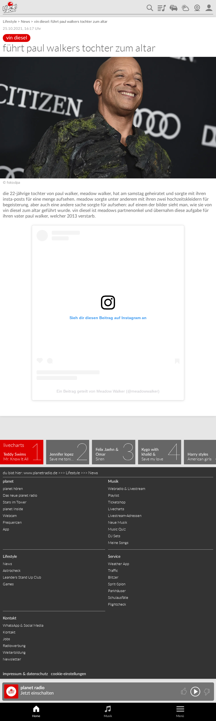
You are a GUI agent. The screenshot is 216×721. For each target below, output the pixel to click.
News (25, 22)
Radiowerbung (14, 646)
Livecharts (116, 509)
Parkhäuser (117, 591)
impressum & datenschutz (25, 674)
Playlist (162, 6)
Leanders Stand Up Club (22, 577)
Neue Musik (117, 522)
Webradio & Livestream (126, 489)
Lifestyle (10, 22)
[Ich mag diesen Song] (184, 692)
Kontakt (9, 618)
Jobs (6, 639)
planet (8, 481)
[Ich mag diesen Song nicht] (206, 692)
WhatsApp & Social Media (23, 625)
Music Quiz (117, 529)
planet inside (209, 6)
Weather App (118, 564)
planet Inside (13, 509)
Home (36, 716)
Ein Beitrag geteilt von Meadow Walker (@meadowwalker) (108, 391)
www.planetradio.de (40, 473)
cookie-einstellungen (68, 674)
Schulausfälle (118, 597)
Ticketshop (116, 502)
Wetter (185, 6)
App (6, 529)
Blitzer (113, 577)
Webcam (197, 6)
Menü (180, 716)
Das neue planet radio (20, 495)
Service (114, 557)
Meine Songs (118, 543)
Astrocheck (12, 570)
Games (8, 584)
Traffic (173, 6)
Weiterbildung (14, 652)
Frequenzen (12, 522)
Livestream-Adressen (124, 516)
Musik (113, 481)
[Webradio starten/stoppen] (195, 692)
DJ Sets (114, 536)
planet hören (13, 489)
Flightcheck (117, 604)
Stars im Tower (14, 502)
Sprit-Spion (116, 584)
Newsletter (12, 659)
